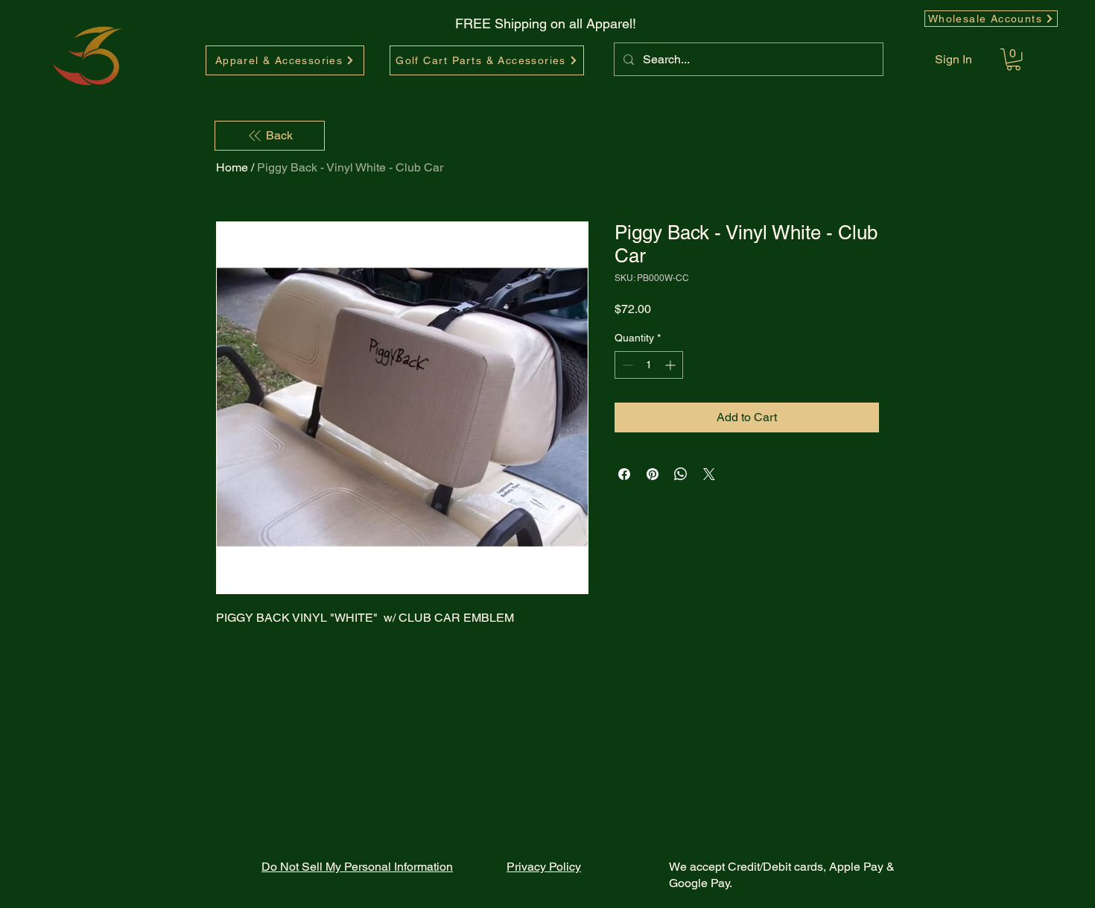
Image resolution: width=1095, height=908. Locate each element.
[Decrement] (626, 365)
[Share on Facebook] (624, 474)
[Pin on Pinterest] (652, 474)
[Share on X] (709, 474)
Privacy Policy (544, 867)
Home (232, 167)
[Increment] (671, 365)
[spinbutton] (648, 365)
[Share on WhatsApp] (681, 474)
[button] (1013, 59)
